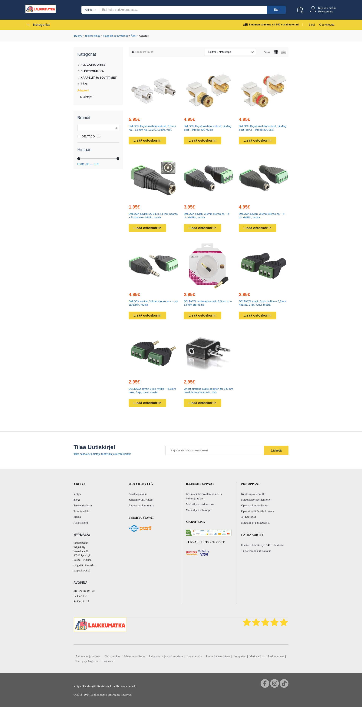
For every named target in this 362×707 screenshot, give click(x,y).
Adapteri (83, 90)
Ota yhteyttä (326, 24)
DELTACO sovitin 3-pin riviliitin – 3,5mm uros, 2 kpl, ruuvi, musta (152, 390)
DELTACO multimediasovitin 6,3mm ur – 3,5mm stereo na (208, 303)
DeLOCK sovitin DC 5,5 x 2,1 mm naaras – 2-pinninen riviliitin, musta (153, 215)
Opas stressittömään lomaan (257, 511)
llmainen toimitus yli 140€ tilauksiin (262, 545)
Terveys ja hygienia (86, 661)
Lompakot (240, 656)
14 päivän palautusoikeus (256, 550)
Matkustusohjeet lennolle (256, 499)
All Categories (93, 64)
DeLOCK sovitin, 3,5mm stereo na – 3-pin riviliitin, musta (207, 215)
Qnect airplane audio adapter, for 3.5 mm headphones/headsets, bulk (208, 390)
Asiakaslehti (81, 522)
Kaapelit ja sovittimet (115, 35)
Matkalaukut (256, 656)
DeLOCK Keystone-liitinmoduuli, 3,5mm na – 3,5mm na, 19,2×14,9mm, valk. (152, 128)
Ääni (133, 35)
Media (77, 516)
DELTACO (88, 136)
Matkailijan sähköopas (199, 509)
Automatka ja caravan (88, 656)
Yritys (77, 493)
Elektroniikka (92, 35)
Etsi (276, 9)
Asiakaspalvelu (138, 493)
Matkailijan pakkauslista (200, 504)
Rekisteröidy (325, 11)
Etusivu (78, 35)
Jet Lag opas (248, 516)
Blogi (312, 24)
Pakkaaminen (276, 656)
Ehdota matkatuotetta (141, 505)
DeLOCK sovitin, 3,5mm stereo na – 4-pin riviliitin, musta (262, 215)
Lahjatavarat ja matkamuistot (166, 656)
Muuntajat (86, 96)
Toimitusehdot (82, 511)
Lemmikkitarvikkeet (218, 656)
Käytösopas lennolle (253, 493)
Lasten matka (194, 656)
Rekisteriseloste (83, 505)
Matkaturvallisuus (134, 656)
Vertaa (162, 111)
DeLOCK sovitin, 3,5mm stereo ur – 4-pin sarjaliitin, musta (153, 303)
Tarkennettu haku (127, 686)
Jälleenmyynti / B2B (141, 499)
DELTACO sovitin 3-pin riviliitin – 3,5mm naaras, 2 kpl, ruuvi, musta (262, 303)
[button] (145, 111)
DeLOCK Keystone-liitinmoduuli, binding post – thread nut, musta (207, 128)
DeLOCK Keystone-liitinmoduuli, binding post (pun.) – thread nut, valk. (262, 128)
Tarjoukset (108, 661)
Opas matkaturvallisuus (255, 505)
